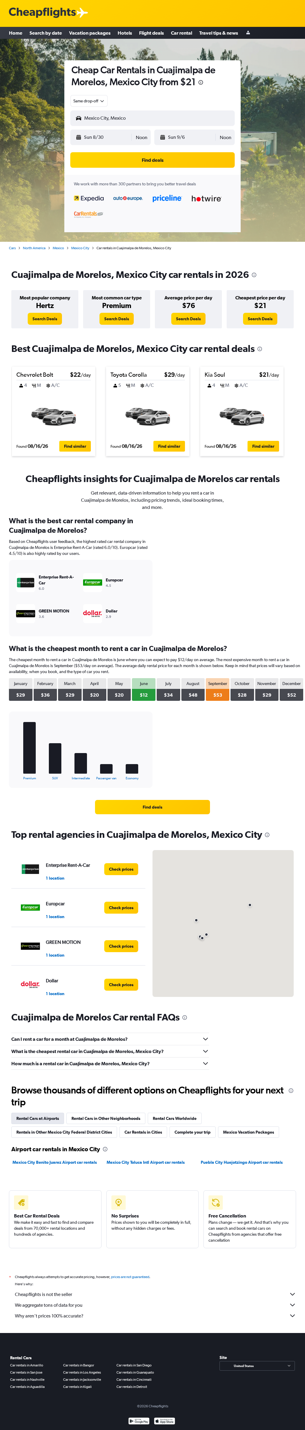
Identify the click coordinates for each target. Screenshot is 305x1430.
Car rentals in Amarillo (26, 1365)
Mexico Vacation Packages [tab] (248, 1132)
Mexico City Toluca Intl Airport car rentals (146, 1162)
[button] (103, 137)
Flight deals (151, 33)
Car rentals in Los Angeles (82, 1372)
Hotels (125, 33)
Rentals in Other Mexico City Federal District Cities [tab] (64, 1132)
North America (34, 248)
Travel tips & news (218, 33)
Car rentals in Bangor (78, 1365)
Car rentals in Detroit (131, 1387)
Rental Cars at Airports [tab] (37, 1118)
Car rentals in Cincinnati (134, 1379)
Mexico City (80, 248)
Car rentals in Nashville (27, 1379)
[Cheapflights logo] (42, 13)
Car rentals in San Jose (26, 1372)
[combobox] (89, 101)
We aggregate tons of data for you (49, 1305)
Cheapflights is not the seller (43, 1294)
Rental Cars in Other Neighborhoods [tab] (105, 1118)
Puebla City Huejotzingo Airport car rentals (242, 1162)
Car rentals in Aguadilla (27, 1387)
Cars (12, 248)
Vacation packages (90, 33)
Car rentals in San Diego (134, 1365)
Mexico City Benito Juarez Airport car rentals (55, 1162)
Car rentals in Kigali (77, 1387)
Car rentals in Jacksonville (82, 1379)
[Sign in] (248, 33)
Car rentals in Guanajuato (135, 1372)
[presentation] (200, 82)
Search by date (45, 33)
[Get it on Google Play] (139, 1422)
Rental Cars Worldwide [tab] (175, 1118)
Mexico (58, 248)
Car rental (181, 33)
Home (15, 33)
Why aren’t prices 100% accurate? (49, 1316)
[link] (45, 319)
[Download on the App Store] (164, 1422)
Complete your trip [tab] (193, 1132)
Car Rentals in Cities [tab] (143, 1132)
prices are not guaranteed (130, 1277)
